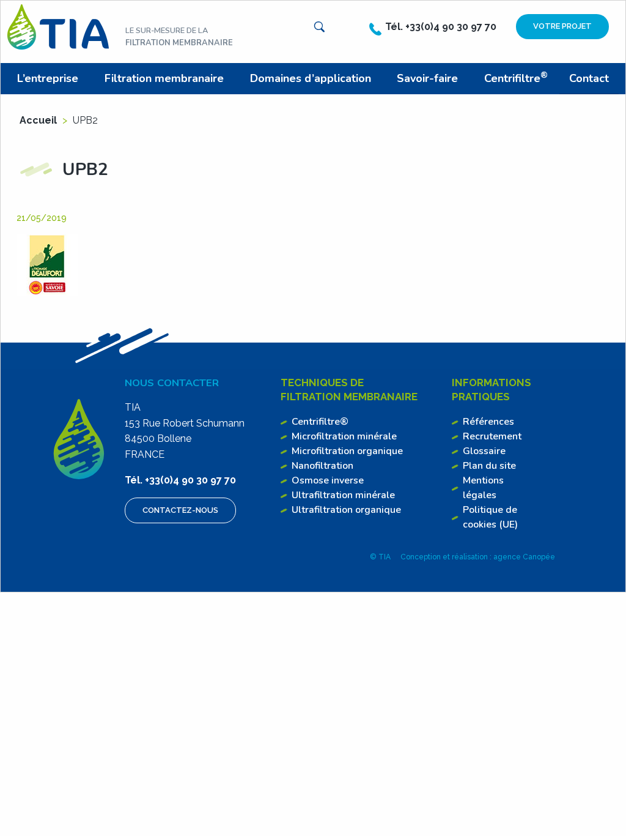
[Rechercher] (319, 27)
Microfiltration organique (347, 451)
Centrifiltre (516, 77)
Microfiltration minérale (344, 436)
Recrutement (492, 436)
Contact (589, 78)
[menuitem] (50, 78)
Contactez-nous (180, 510)
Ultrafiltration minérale (343, 495)
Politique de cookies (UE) (490, 517)
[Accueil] (58, 26)
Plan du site (489, 465)
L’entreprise (47, 78)
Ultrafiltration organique (346, 510)
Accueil (38, 120)
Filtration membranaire (164, 78)
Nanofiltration (322, 465)
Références (488, 421)
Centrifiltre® (320, 421)
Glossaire (484, 451)
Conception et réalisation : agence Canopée (477, 557)
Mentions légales (483, 488)
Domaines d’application (310, 78)
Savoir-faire (427, 78)
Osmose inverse (328, 480)
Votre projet (562, 26)
